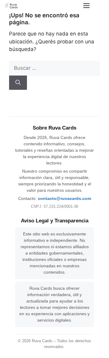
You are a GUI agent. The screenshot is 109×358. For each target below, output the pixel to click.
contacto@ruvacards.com (64, 198)
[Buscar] (18, 83)
